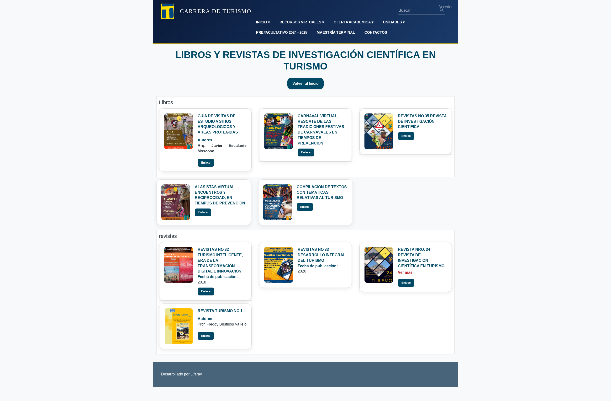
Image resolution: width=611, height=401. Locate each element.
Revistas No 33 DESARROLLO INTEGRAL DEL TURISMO (322, 254)
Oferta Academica (354, 22)
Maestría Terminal (336, 32)
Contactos (375, 32)
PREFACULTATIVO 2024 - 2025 (281, 32)
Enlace (206, 162)
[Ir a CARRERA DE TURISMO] (167, 11)
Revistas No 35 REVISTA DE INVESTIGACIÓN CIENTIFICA (422, 121)
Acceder (445, 7)
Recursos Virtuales (301, 22)
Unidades (394, 22)
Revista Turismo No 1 (220, 311)
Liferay (196, 374)
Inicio (263, 22)
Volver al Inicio (305, 83)
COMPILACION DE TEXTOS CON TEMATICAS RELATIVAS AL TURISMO (322, 192)
